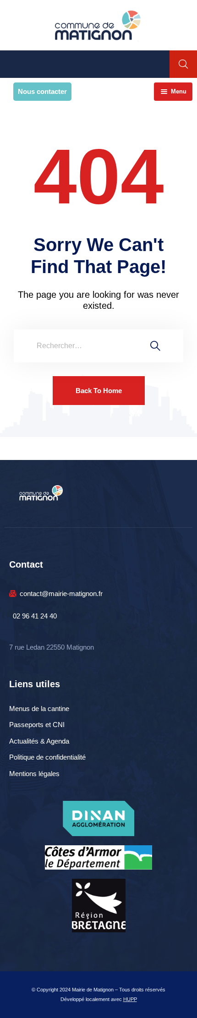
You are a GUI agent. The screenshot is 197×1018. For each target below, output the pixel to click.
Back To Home (99, 390)
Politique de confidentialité (47, 757)
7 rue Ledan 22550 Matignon (51, 647)
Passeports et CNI (37, 724)
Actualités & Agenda (39, 741)
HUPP (130, 999)
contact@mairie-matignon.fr (61, 593)
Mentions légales (34, 773)
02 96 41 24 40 (35, 616)
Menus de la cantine (39, 708)
